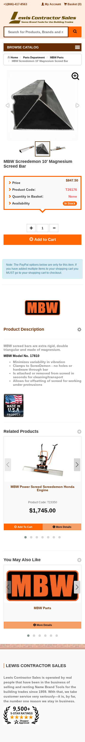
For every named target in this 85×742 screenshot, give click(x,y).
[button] (75, 76)
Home (14, 57)
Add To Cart (24, 526)
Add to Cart (44, 239)
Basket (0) (74, 4)
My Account (53, 4)
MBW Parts (57, 57)
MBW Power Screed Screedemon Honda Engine (42, 488)
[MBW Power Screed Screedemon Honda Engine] (42, 460)
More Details (63, 526)
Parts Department (34, 57)
